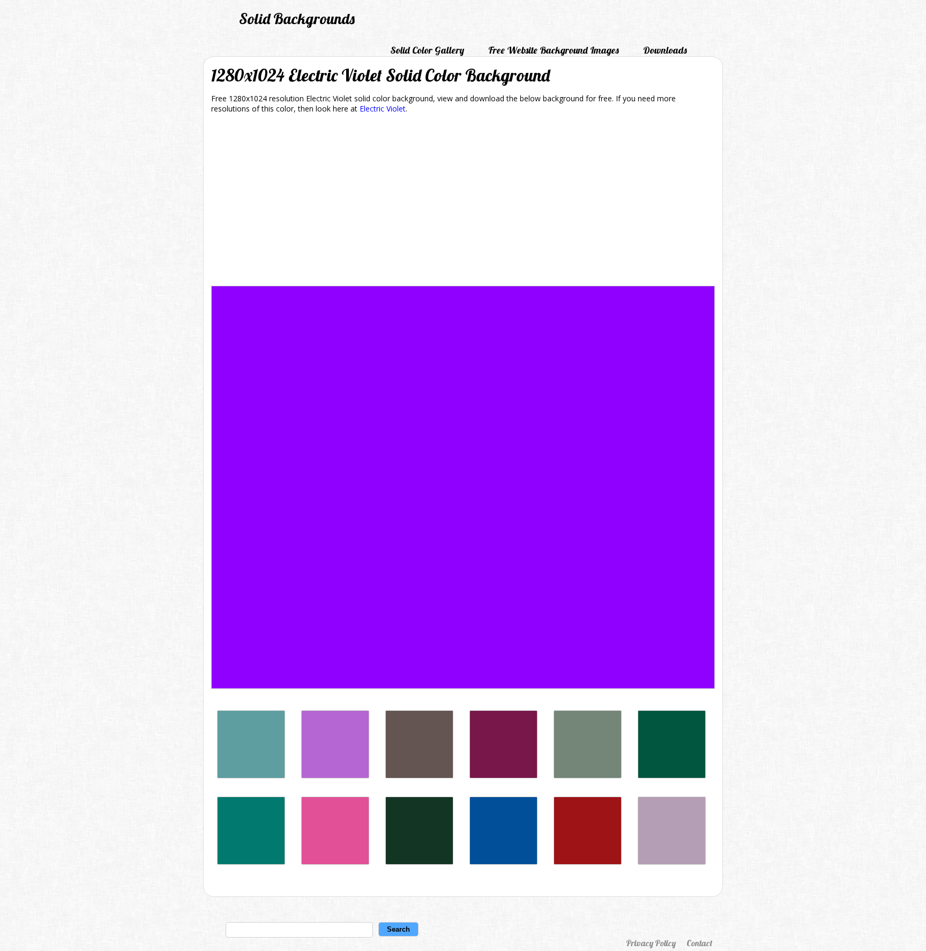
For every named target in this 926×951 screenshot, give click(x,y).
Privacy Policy (651, 943)
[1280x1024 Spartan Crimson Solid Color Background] (588, 862)
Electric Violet (383, 108)
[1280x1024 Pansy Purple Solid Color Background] (503, 775)
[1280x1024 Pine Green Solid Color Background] (251, 862)
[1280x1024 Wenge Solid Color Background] (419, 775)
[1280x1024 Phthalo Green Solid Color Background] (419, 862)
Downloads (665, 50)
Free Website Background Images (553, 50)
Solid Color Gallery (427, 50)
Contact (699, 943)
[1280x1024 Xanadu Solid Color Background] (588, 775)
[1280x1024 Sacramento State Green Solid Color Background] (672, 775)
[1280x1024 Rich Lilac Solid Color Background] (335, 775)
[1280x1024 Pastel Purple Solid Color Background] (672, 862)
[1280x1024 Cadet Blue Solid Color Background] (251, 775)
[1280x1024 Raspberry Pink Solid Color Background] (335, 862)
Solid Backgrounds (297, 18)
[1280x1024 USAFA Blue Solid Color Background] (503, 862)
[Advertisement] (463, 202)
